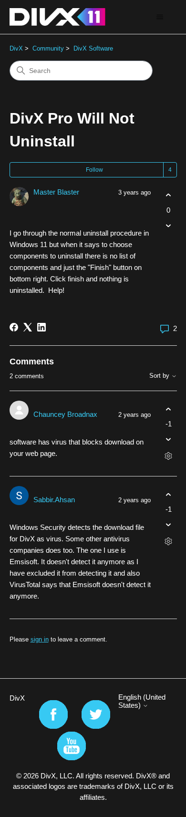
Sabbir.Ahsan (54, 500)
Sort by (160, 375)
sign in (40, 639)
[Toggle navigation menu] (160, 17)
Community (48, 48)
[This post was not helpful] (168, 225)
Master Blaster (56, 192)
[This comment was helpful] (168, 409)
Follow (94, 169)
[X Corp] (27, 327)
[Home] (57, 17)
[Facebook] (14, 327)
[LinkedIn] (41, 327)
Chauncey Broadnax (65, 414)
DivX (16, 48)
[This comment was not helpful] (168, 439)
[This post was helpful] (168, 195)
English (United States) (141, 701)
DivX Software (93, 48)
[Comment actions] (168, 456)
